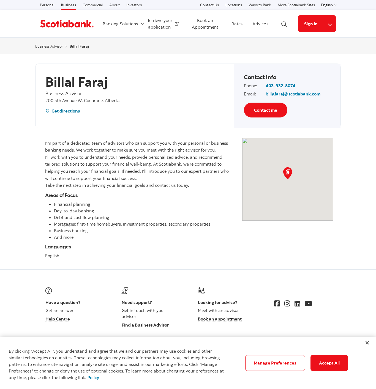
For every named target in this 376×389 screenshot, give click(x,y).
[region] (188, 363)
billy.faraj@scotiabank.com (293, 94)
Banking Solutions (120, 23)
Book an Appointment (205, 24)
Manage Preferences (275, 363)
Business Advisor (49, 46)
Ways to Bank (260, 4)
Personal (47, 4)
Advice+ (260, 23)
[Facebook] (277, 303)
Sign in (311, 23)
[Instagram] (287, 303)
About (114, 4)
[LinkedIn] (297, 303)
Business (68, 4)
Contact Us (209, 4)
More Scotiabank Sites (296, 4)
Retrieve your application (161, 24)
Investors (134, 4)
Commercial (93, 4)
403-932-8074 (280, 85)
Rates (237, 23)
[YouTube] (308, 303)
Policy (93, 377)
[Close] (367, 343)
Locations (233, 4)
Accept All (329, 363)
